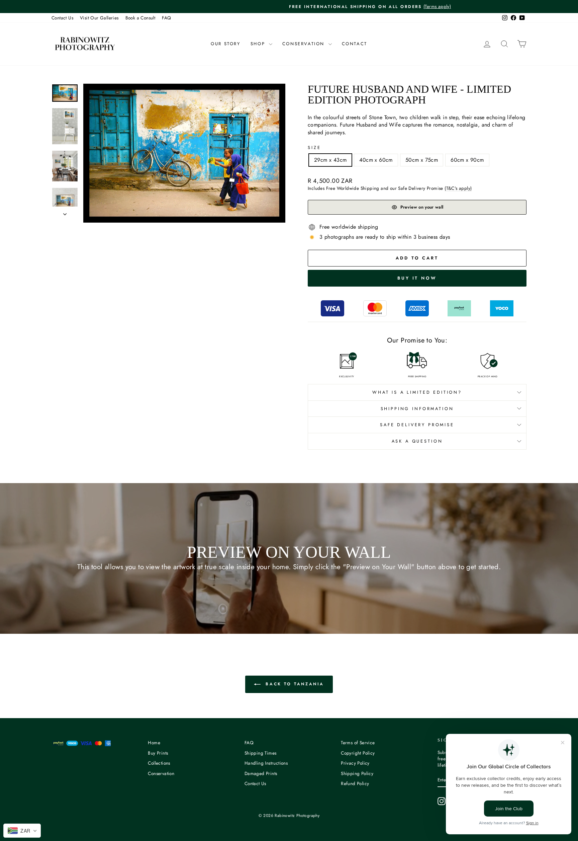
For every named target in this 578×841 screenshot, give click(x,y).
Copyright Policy (358, 753)
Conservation (304, 44)
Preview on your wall (422, 207)
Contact (354, 44)
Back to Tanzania (293, 684)
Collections (159, 763)
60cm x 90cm (467, 160)
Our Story (225, 44)
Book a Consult (140, 17)
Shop (259, 44)
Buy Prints (158, 753)
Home (154, 742)
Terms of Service (358, 742)
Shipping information (417, 408)
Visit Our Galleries (99, 17)
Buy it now (417, 278)
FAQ (166, 17)
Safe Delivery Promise (417, 425)
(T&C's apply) (458, 188)
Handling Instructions (266, 763)
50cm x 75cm (421, 160)
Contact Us (62, 17)
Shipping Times (261, 753)
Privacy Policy (355, 763)
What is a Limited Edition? (417, 392)
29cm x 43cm (330, 160)
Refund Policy (355, 783)
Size (314, 148)
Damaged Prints (261, 773)
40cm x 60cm (375, 160)
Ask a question (417, 441)
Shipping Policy (357, 773)
